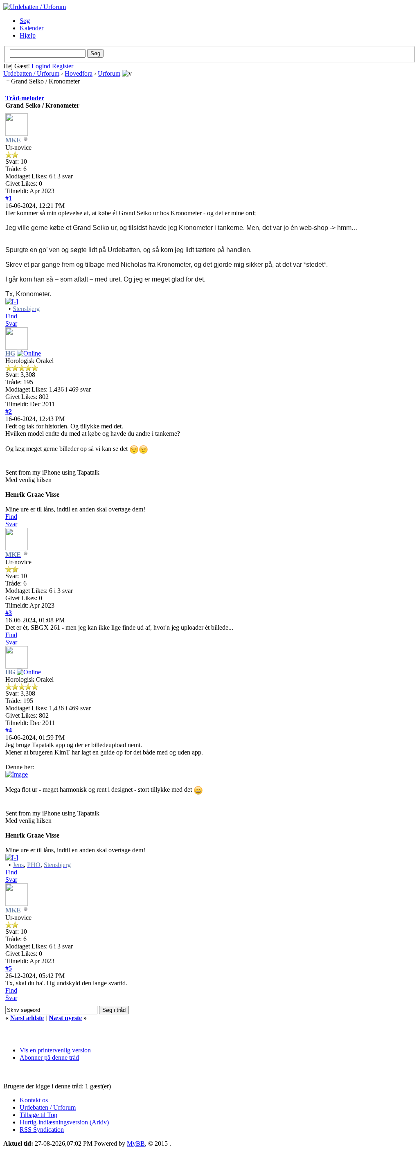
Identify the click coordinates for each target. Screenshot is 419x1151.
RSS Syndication (42, 1129)
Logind (41, 66)
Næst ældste (27, 1017)
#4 (8, 730)
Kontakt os (34, 1100)
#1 (8, 198)
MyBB (136, 1143)
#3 (8, 612)
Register (62, 66)
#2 (8, 411)
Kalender (31, 28)
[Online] (29, 353)
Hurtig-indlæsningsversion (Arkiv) (64, 1122)
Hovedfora (78, 73)
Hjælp (28, 35)
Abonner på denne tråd (49, 1057)
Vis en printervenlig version (55, 1050)
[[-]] (11, 301)
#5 (8, 968)
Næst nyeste (65, 1017)
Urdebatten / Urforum (31, 73)
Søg (25, 20)
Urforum (109, 73)
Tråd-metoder (24, 98)
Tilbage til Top (38, 1114)
